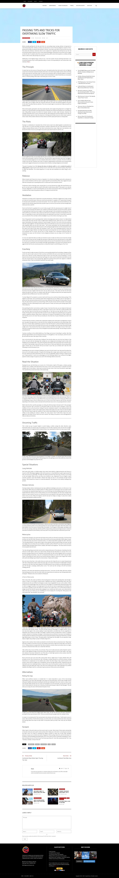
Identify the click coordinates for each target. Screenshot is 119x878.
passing (37, 744)
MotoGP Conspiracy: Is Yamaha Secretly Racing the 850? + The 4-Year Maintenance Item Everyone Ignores (86, 92)
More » (28, 61)
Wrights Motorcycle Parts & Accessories (57, 855)
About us (31, 875)
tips (49, 744)
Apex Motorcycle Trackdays (55, 857)
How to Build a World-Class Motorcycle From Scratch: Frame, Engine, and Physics (85, 102)
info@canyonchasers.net (28, 865)
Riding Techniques (63, 5)
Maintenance (52, 5)
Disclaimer (30, 1)
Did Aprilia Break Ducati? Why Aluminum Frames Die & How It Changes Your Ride (85, 112)
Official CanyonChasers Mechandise (57, 858)
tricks (53, 744)
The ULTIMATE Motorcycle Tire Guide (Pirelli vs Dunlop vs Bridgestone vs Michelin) (86, 72)
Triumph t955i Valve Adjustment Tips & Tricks (64, 792)
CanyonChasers (88, 875)
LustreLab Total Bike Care (64, 758)
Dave (32, 769)
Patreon (40, 1)
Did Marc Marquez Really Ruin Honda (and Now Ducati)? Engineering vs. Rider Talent (86, 78)
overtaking (31, 744)
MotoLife (89, 5)
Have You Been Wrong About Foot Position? (39, 801)
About (35, 1)
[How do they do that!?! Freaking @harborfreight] (78, 855)
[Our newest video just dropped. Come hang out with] (93, 855)
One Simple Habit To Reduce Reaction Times (39, 792)
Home (24, 1)
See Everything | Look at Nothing (64, 802)
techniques (43, 744)
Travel (72, 5)
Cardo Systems (52, 851)
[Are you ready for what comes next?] (85, 855)
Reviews (45, 5)
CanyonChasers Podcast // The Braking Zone (86, 64)
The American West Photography (56, 854)
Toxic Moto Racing (66, 857)
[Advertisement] (85, 145)
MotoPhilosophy (80, 5)
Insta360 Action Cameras (54, 852)
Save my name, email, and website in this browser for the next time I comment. (39, 836)
